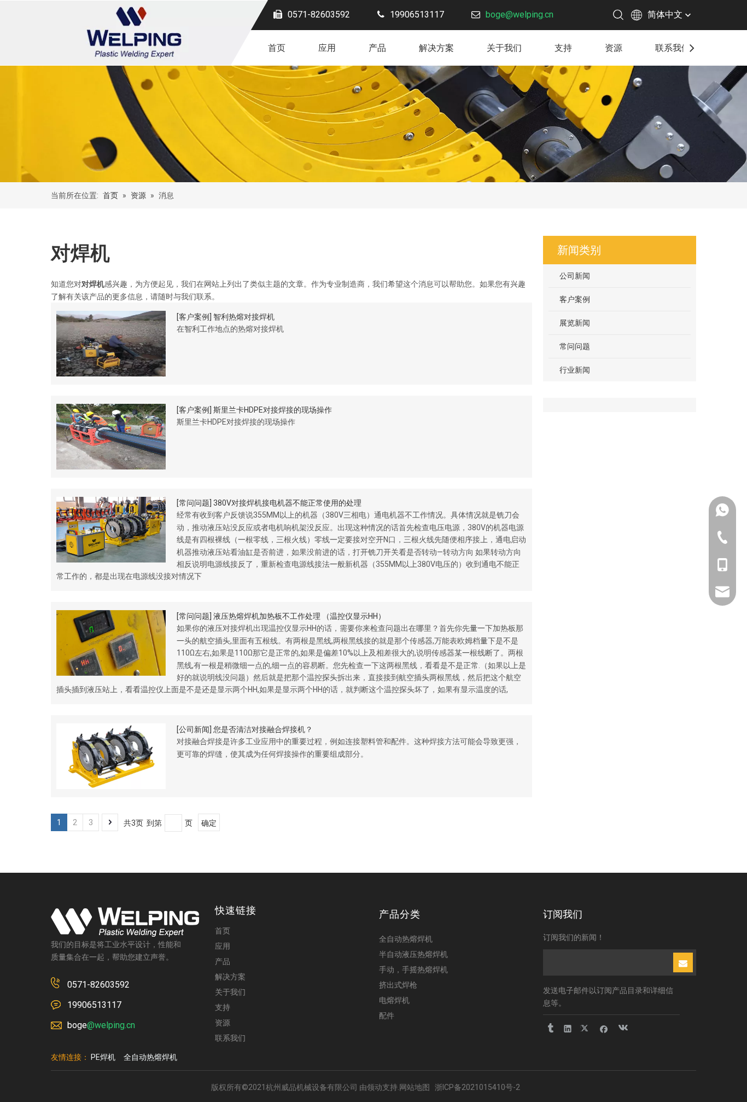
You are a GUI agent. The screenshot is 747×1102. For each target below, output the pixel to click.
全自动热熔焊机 (406, 939)
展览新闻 (574, 322)
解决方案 (436, 48)
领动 (374, 1087)
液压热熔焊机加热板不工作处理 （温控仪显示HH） (299, 616)
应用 (327, 48)
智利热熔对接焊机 (244, 316)
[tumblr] (550, 1028)
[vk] (622, 1028)
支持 (563, 48)
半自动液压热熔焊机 (413, 954)
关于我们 (504, 48)
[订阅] (683, 962)
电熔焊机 (394, 1000)
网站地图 (414, 1087)
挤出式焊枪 (398, 985)
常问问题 (194, 502)
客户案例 (194, 316)
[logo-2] (125, 922)
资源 (613, 48)
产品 (377, 48)
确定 (209, 823)
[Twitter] (586, 1028)
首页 (276, 48)
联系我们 (672, 48)
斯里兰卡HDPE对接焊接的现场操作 (272, 409)
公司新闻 (194, 729)
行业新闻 (574, 370)
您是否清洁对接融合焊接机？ (263, 729)
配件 (386, 1015)
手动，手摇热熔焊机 (413, 969)
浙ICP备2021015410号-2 (477, 1087)
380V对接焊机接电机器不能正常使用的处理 (287, 502)
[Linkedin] (568, 1028)
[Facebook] (604, 1028)
